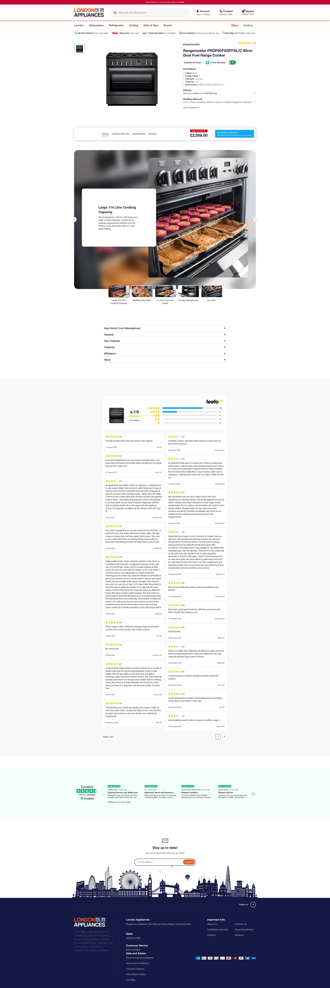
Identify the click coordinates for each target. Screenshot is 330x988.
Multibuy (248, 25)
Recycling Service (244, 929)
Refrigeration (116, 25)
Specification (139, 133)
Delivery (211, 935)
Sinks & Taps (150, 25)
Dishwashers (96, 25)
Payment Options (135, 968)
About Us (212, 924)
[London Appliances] (90, 12)
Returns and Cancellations (140, 957)
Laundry (79, 25)
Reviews (153, 133)
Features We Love (120, 133)
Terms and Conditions (137, 963)
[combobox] (150, 12)
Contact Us (241, 924)
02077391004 (133, 949)
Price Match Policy (136, 974)
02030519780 (133, 938)
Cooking (133, 25)
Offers (234, 25)
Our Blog (130, 979)
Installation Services (217, 929)
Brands (168, 25)
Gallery (105, 133)
